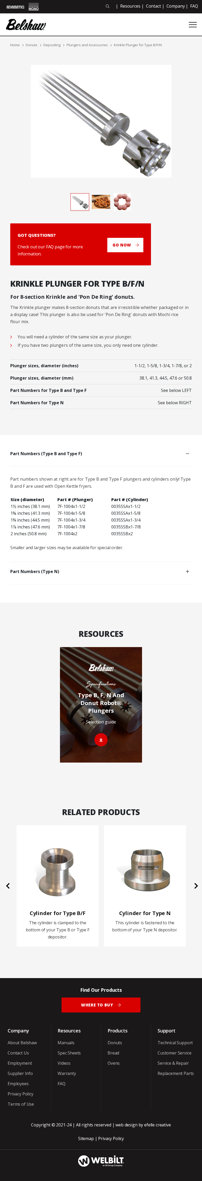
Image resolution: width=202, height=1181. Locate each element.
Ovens (114, 1063)
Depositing (51, 45)
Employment (20, 1063)
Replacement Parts (176, 1073)
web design (126, 1125)
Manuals (66, 1043)
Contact (153, 6)
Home (15, 45)
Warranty (67, 1073)
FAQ (194, 6)
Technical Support (175, 1043)
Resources (130, 6)
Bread (113, 1053)
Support (166, 1030)
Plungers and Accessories (87, 45)
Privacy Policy (20, 1094)
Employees (18, 1083)
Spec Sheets (69, 1053)
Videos (64, 1063)
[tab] (79, 202)
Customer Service (174, 1053)
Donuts (31, 45)
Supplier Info (20, 1073)
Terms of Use (21, 1104)
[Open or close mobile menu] (193, 24)
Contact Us (18, 1053)
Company (175, 6)
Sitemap (86, 1138)
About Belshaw (22, 1043)
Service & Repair (173, 1063)
